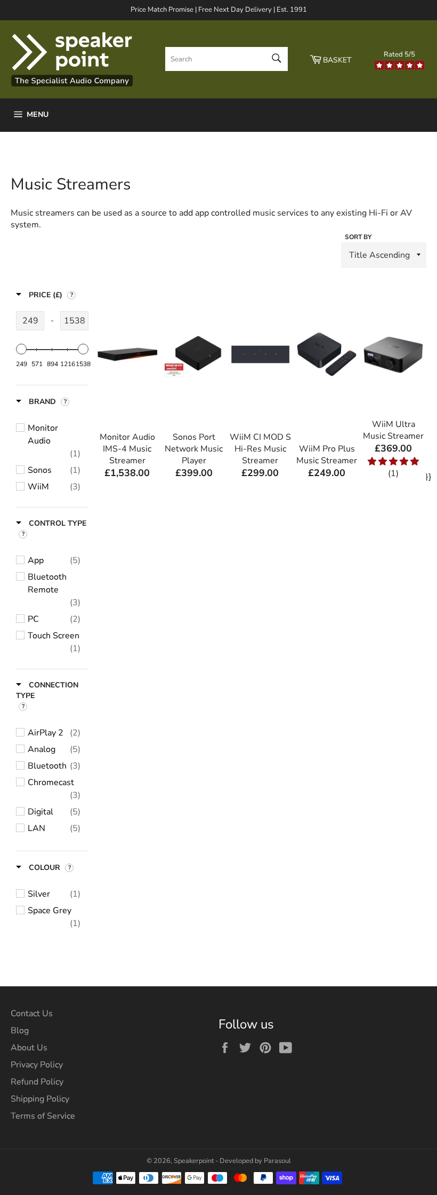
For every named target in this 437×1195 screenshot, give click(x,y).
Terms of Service (43, 1116)
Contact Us (32, 1013)
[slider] (21, 349)
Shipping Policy (40, 1099)
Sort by (358, 237)
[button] (393, 462)
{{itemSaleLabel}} (128, 434)
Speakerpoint (194, 1161)
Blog (20, 1030)
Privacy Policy (37, 1065)
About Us (29, 1048)
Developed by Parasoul (255, 1161)
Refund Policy (37, 1082)
